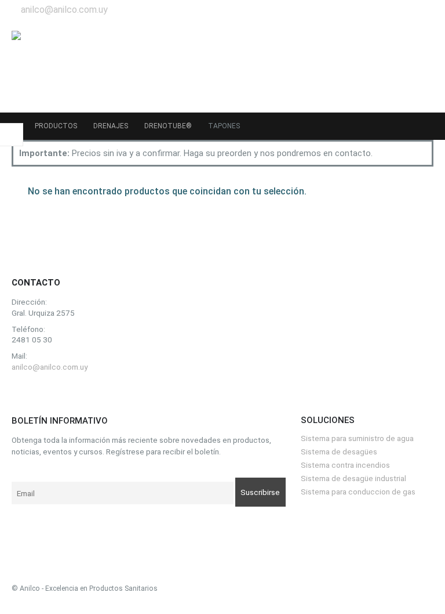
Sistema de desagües (339, 451)
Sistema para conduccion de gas (358, 491)
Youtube (49, 394)
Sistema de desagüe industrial (353, 478)
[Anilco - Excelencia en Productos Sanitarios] (46, 65)
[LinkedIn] (421, 9)
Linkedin (74, 394)
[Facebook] (378, 9)
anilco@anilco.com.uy (64, 9)
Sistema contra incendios (345, 464)
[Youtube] (399, 9)
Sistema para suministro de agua (357, 438)
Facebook (23, 394)
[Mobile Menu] (423, 65)
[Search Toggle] (396, 65)
